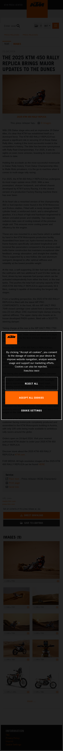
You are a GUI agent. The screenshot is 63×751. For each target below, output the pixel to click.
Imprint (36, 370)
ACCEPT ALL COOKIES (31, 397)
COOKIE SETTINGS (31, 410)
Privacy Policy (28, 370)
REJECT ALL (31, 383)
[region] (31, 375)
